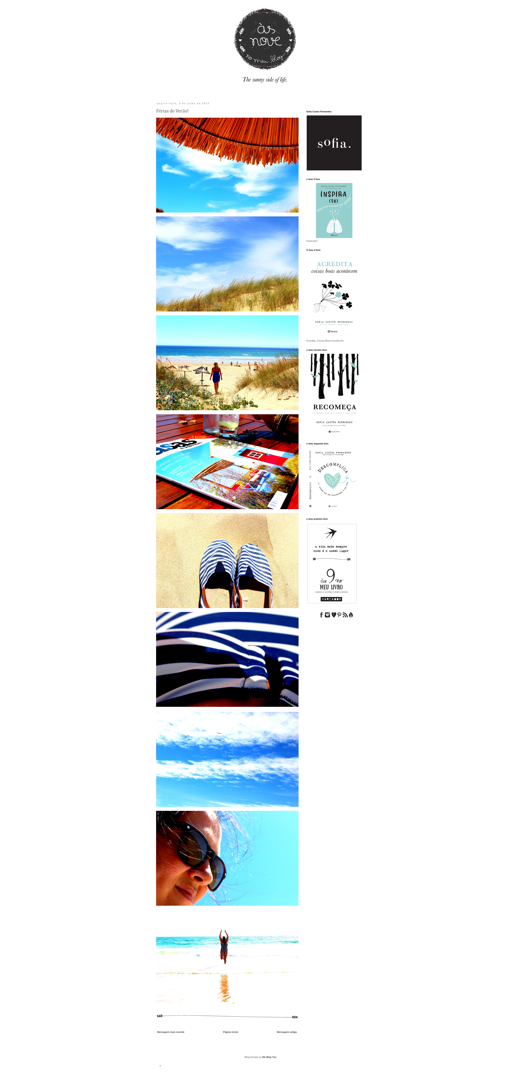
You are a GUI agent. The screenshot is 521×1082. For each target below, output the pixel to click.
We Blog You (269, 1057)
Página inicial (230, 1032)
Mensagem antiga (287, 1032)
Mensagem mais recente (170, 1032)
